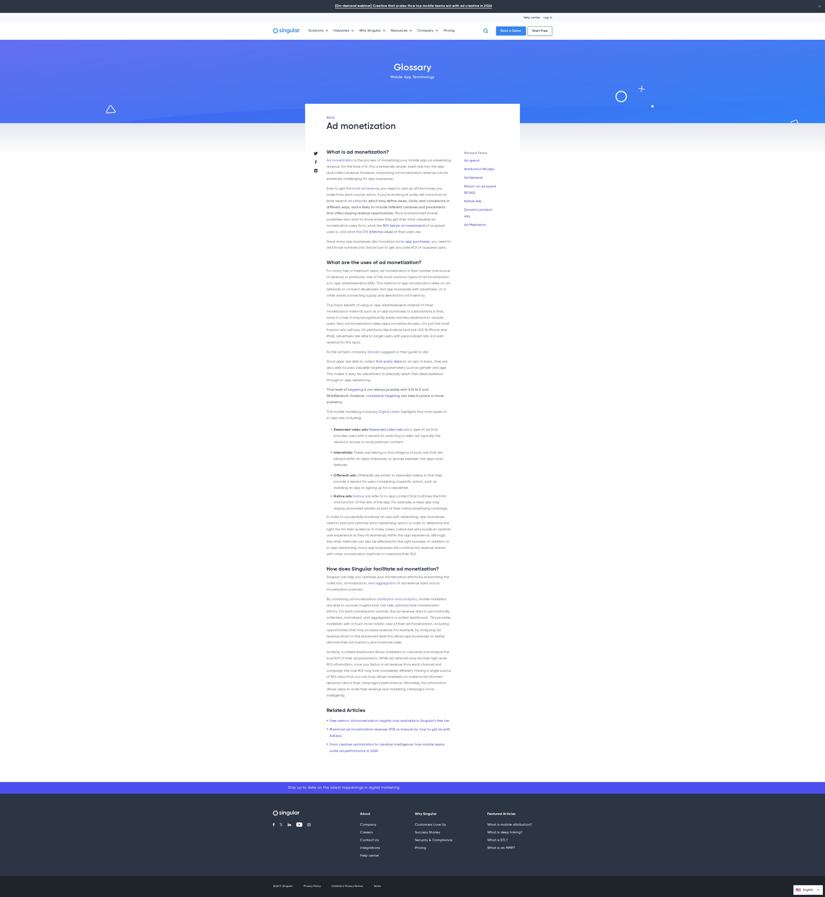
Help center (532, 17)
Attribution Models (479, 169)
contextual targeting (383, 396)
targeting (355, 390)
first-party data (389, 361)
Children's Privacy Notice (347, 886)
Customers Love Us (430, 825)
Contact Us (369, 840)
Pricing (449, 30)
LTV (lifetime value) (377, 232)
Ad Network (473, 178)
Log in (548, 17)
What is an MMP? (501, 848)
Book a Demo (511, 30)
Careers (366, 832)
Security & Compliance (433, 840)
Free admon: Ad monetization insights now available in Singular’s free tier (389, 721)
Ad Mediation (475, 225)
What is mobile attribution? (509, 825)
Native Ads (473, 201)
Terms (377, 886)
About (365, 814)
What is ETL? (497, 840)
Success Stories (427, 832)
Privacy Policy (312, 886)
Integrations (370, 848)
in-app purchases (415, 241)
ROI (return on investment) (404, 226)
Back (331, 117)
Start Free (540, 30)
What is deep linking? (504, 832)
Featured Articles (501, 814)
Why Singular (426, 814)
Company (368, 825)
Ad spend (471, 160)
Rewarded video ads (386, 430)
